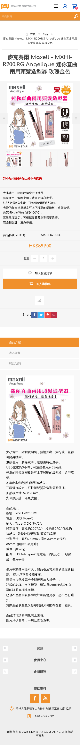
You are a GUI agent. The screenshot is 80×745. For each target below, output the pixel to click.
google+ (54, 315)
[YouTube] (45, 698)
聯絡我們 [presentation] (15, 363)
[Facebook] (34, 698)
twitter (41, 315)
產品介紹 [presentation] (15, 342)
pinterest (48, 315)
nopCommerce (48, 736)
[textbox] (36, 16)
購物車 (74, 6)
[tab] (39, 343)
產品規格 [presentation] (15, 353)
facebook (34, 315)
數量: (27, 258)
